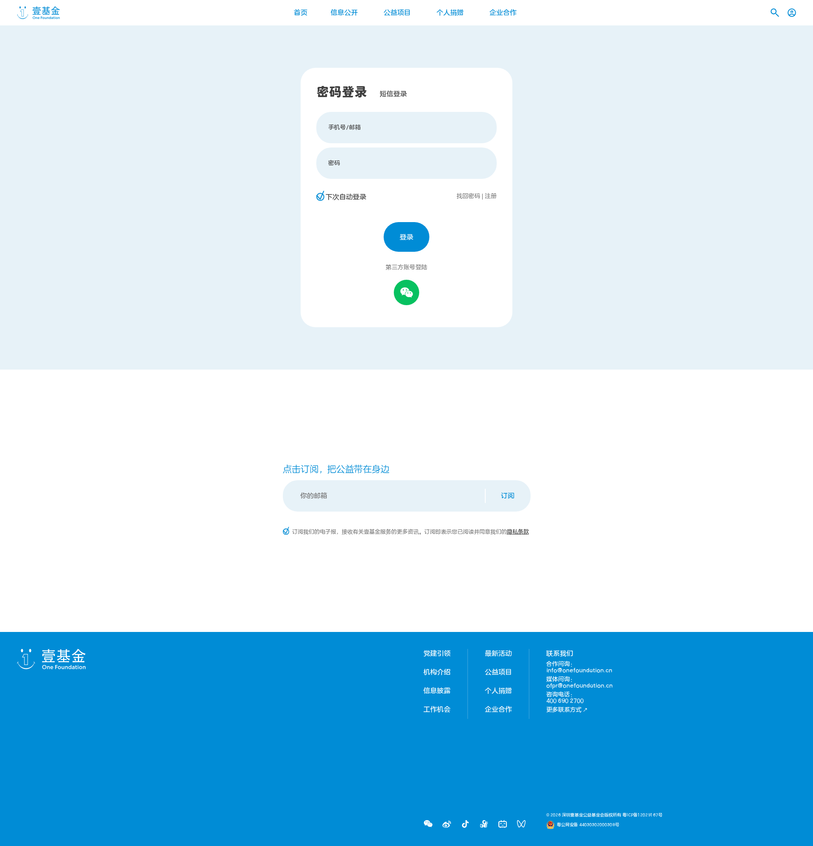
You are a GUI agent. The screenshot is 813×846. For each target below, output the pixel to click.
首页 (300, 13)
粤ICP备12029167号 (642, 815)
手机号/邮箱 (344, 127)
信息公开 (344, 13)
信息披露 (437, 691)
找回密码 (468, 196)
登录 (406, 237)
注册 (491, 196)
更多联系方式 (564, 709)
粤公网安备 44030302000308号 (588, 824)
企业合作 (503, 13)
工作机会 (437, 709)
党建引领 (437, 653)
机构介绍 (437, 672)
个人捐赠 (450, 13)
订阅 (507, 496)
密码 (334, 163)
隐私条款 (518, 532)
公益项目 (397, 13)
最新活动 (498, 653)
